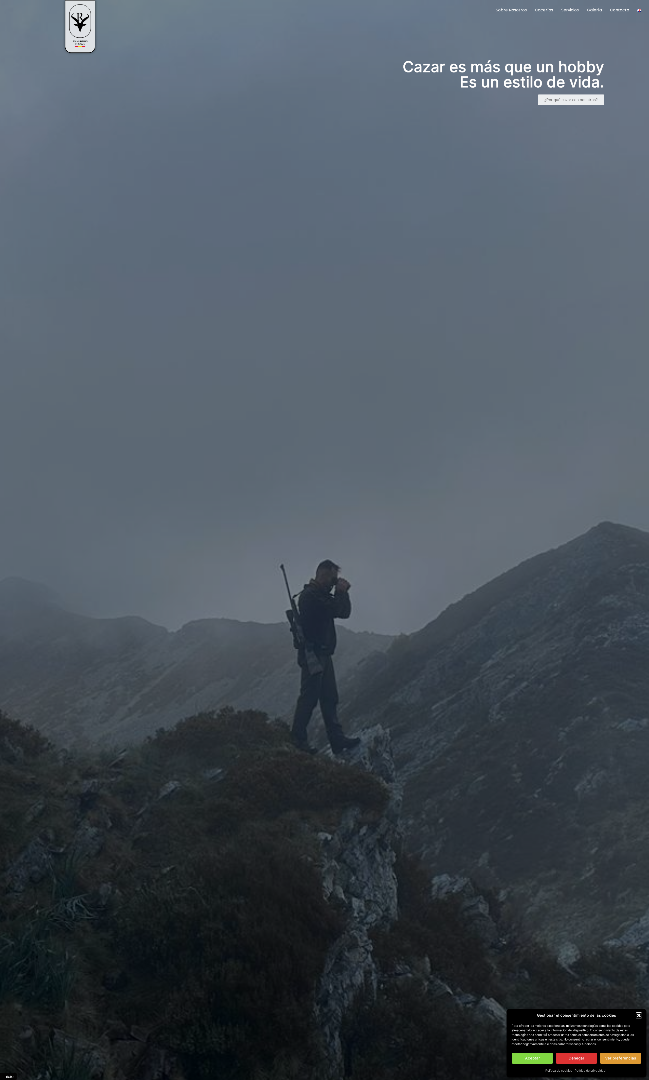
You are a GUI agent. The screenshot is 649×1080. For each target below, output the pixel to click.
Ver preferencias (620, 1058)
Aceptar (532, 1058)
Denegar (576, 1058)
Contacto (619, 10)
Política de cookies (558, 1070)
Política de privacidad (590, 1070)
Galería (594, 10)
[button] (638, 1015)
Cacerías (544, 10)
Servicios (570, 10)
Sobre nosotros (511, 10)
